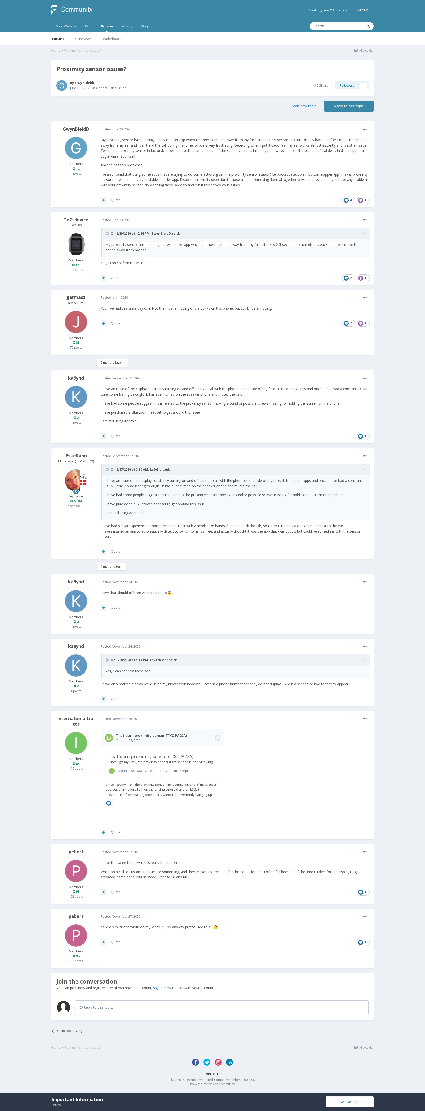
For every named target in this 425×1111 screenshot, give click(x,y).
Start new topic (304, 106)
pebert (76, 852)
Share (323, 85)
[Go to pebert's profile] (76, 871)
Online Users (83, 38)
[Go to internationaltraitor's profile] (76, 743)
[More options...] (365, 129)
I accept (351, 1101)
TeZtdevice (76, 219)
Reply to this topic (349, 106)
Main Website (66, 26)
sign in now (162, 987)
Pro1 (88, 26)
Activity (127, 26)
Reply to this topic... (98, 1007)
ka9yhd (76, 378)
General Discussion (111, 88)
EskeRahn (76, 456)
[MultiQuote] (103, 200)
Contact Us (212, 1073)
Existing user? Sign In (326, 10)
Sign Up (362, 10)
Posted (116, 129)
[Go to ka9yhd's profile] (76, 397)
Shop (145, 26)
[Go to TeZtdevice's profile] (76, 244)
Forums (58, 38)
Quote (115, 200)
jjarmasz (76, 297)
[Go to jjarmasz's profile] (76, 322)
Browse (107, 26)
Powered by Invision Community (212, 1084)
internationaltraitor (76, 721)
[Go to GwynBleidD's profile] (61, 85)
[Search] (368, 26)
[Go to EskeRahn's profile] (76, 480)
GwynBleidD (85, 82)
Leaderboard (111, 38)
